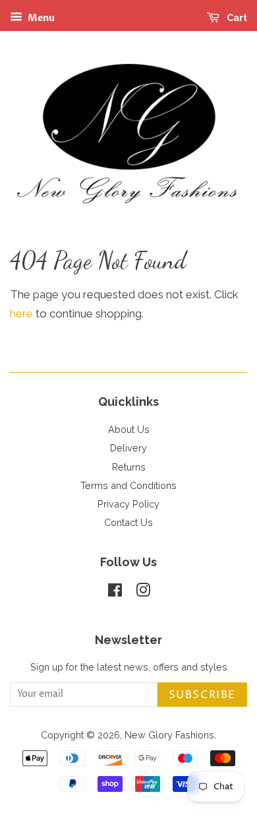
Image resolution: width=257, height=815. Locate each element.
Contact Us (128, 522)
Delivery (128, 447)
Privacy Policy (128, 503)
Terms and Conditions (128, 485)
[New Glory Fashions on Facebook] (115, 592)
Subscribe (202, 695)
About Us (129, 429)
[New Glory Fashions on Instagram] (143, 592)
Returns (129, 467)
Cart (236, 18)
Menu (40, 18)
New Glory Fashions (169, 734)
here (21, 313)
